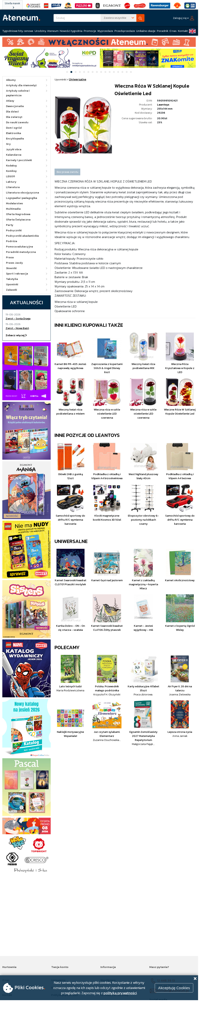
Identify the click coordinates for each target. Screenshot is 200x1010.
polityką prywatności (120, 993)
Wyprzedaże (105, 31)
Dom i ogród (14, 128)
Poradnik (162, 31)
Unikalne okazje (146, 31)
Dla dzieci (12, 112)
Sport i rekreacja (17, 274)
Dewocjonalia (15, 106)
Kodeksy (11, 166)
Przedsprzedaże (125, 31)
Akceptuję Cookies (174, 988)
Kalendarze (13, 155)
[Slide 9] (101, 72)
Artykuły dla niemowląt (21, 85)
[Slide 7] (92, 72)
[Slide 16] (131, 72)
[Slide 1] (67, 72)
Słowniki (11, 268)
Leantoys (163, 105)
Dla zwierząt (14, 117)
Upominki (12, 284)
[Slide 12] (114, 72)
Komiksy (11, 171)
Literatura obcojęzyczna (22, 193)
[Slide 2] (71, 72)
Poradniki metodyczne (21, 252)
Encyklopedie (15, 139)
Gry (8, 144)
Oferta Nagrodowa (18, 214)
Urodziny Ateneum (47, 31)
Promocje (90, 31)
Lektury (11, 182)
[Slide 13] (118, 72)
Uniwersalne (71, 541)
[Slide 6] (88, 72)
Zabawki (11, 290)
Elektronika (13, 133)
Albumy (11, 80)
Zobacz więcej (15, 335)
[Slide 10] (105, 72)
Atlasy (10, 101)
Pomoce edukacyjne (19, 247)
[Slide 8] (97, 72)
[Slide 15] (127, 72)
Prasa (10, 257)
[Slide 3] (75, 72)
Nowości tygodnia (71, 31)
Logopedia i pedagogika (21, 198)
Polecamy (67, 647)
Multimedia (13, 209)
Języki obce (13, 149)
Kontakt (183, 31)
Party (9, 225)
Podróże (11, 241)
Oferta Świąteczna (18, 220)
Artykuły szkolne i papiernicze (18, 93)
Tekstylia (12, 279)
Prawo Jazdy (14, 263)
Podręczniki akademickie (22, 236)
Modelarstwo (14, 203)
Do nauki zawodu (17, 122)
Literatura (13, 187)
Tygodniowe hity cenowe (17, 31)
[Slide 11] (110, 72)
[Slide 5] (84, 72)
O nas (173, 31)
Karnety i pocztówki (19, 160)
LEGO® (10, 176)
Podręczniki (14, 230)
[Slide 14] (122, 72)
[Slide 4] (80, 72)
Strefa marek (12, 3)
